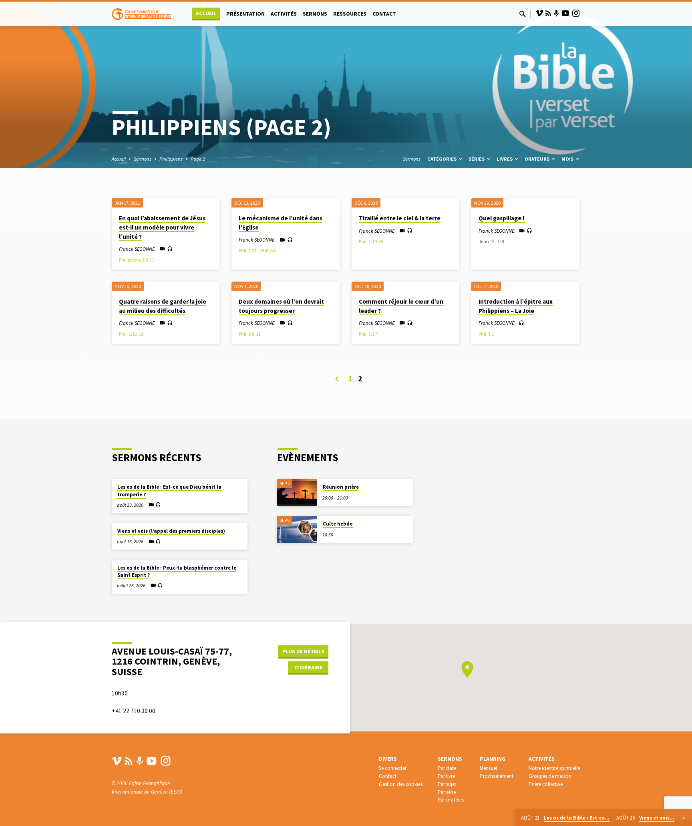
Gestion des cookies (400, 784)
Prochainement (496, 776)
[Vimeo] (539, 13)
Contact (384, 13)
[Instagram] (575, 13)
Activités (284, 13)
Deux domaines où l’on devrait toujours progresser (281, 306)
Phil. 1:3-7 (368, 334)
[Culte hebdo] (297, 529)
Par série (447, 792)
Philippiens (171, 159)
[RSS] (548, 13)
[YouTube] (565, 13)
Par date (447, 768)
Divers (388, 758)
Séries (477, 159)
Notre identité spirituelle (554, 768)
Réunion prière (341, 487)
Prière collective (546, 784)
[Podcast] (556, 13)
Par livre (446, 776)
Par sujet (447, 784)
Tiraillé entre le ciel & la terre (400, 218)
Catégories (442, 159)
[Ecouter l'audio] (170, 249)
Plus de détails (303, 651)
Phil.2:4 (268, 251)
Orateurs (538, 159)
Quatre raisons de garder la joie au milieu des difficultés (162, 306)
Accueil (206, 13)
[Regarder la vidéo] (162, 249)
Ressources (349, 13)
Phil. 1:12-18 (131, 334)
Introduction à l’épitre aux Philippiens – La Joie (516, 306)
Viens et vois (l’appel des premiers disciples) (171, 531)
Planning (492, 758)
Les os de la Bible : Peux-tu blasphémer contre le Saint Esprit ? (176, 571)
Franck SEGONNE (137, 249)
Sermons (315, 13)
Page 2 (198, 159)
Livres (505, 159)
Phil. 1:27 (248, 251)
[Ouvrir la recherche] (522, 14)
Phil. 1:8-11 (250, 334)
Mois (568, 159)
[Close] (683, 818)
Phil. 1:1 (486, 334)
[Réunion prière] (297, 492)
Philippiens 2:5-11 (136, 260)
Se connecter (392, 768)
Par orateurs (451, 799)
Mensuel (488, 768)
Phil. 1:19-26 (371, 241)
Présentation (245, 13)
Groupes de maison (550, 776)
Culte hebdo (338, 523)
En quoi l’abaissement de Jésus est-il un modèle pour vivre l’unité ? (162, 227)
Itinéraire (308, 667)
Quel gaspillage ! (502, 218)
